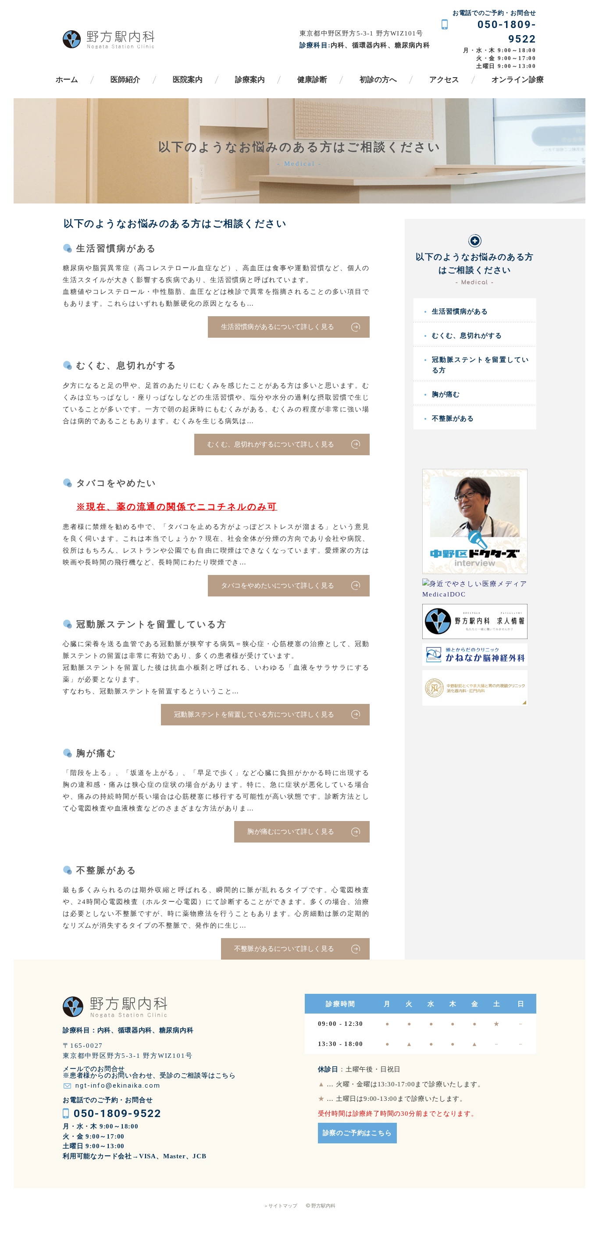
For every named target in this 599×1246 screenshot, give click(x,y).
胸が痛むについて (290, 831)
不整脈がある (453, 418)
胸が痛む (446, 394)
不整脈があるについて (284, 948)
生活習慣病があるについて (277, 326)
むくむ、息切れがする (467, 335)
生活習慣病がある (460, 311)
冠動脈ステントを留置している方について (254, 714)
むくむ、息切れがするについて (270, 444)
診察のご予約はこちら (357, 1132)
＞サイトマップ (280, 1206)
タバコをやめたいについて (277, 585)
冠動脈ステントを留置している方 (480, 365)
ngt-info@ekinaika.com (117, 1085)
